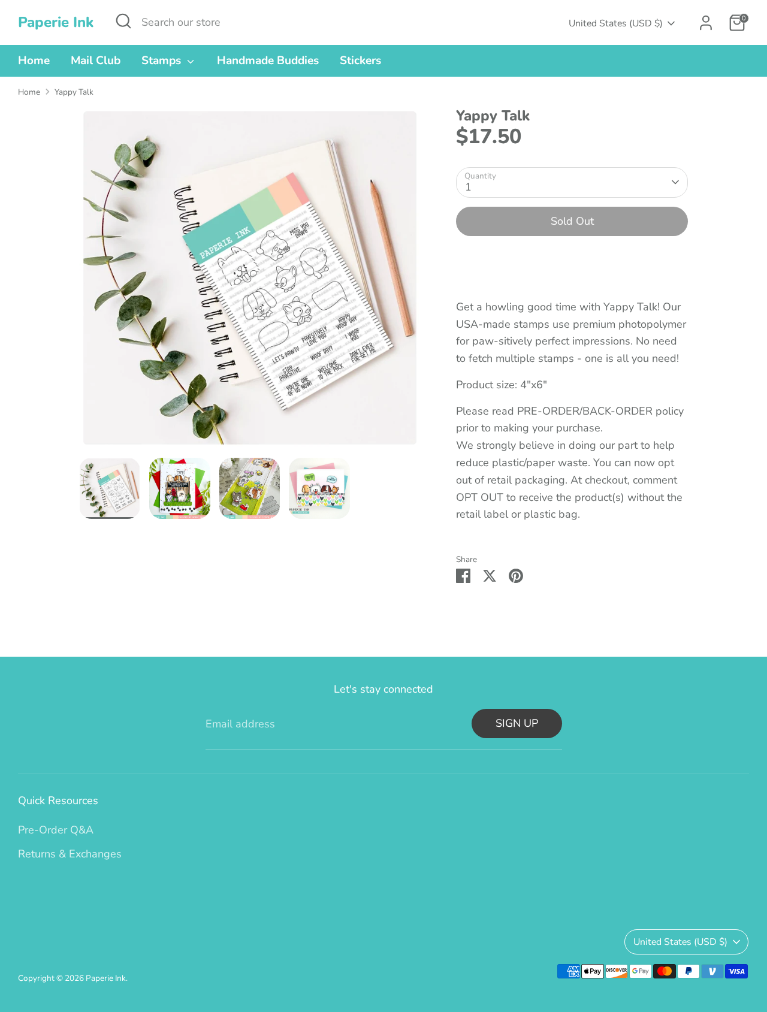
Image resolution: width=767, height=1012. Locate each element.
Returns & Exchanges (70, 854)
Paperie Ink (55, 22)
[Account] (706, 23)
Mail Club (95, 60)
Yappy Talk (74, 92)
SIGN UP (517, 723)
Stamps (162, 60)
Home (34, 60)
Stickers (360, 60)
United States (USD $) (616, 23)
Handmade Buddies (268, 60)
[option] (250, 282)
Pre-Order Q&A (55, 830)
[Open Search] (123, 21)
